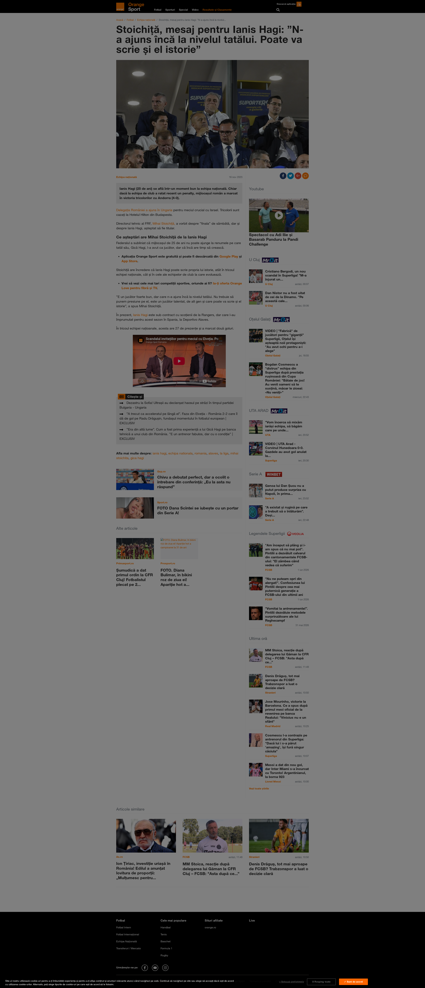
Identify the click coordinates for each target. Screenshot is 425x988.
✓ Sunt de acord (353, 981)
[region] (212, 982)
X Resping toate (321, 981)
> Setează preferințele (291, 981)
